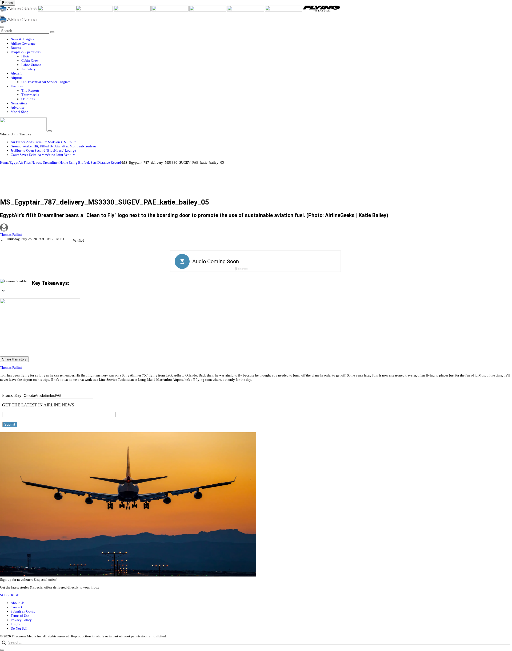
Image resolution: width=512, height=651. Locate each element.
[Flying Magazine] (57, 10)
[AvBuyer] (170, 10)
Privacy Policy (21, 620)
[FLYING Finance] (321, 10)
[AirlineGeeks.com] (19, 10)
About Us (17, 603)
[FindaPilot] (284, 10)
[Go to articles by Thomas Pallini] (256, 228)
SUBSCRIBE (9, 595)
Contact (16, 607)
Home (4, 162)
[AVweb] (95, 10)
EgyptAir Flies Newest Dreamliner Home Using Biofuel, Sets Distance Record (65, 162)
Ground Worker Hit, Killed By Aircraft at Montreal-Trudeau (53, 146)
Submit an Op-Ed (23, 611)
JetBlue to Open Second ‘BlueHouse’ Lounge (43, 150)
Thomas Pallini (11, 235)
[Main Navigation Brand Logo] (18, 21)
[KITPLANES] (208, 10)
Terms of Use (20, 616)
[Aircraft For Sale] (132, 10)
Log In (15, 624)
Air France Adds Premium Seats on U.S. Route (43, 142)
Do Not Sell (19, 628)
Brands (7, 3)
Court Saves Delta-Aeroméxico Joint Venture (43, 155)
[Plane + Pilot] (246, 10)
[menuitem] (261, 39)
